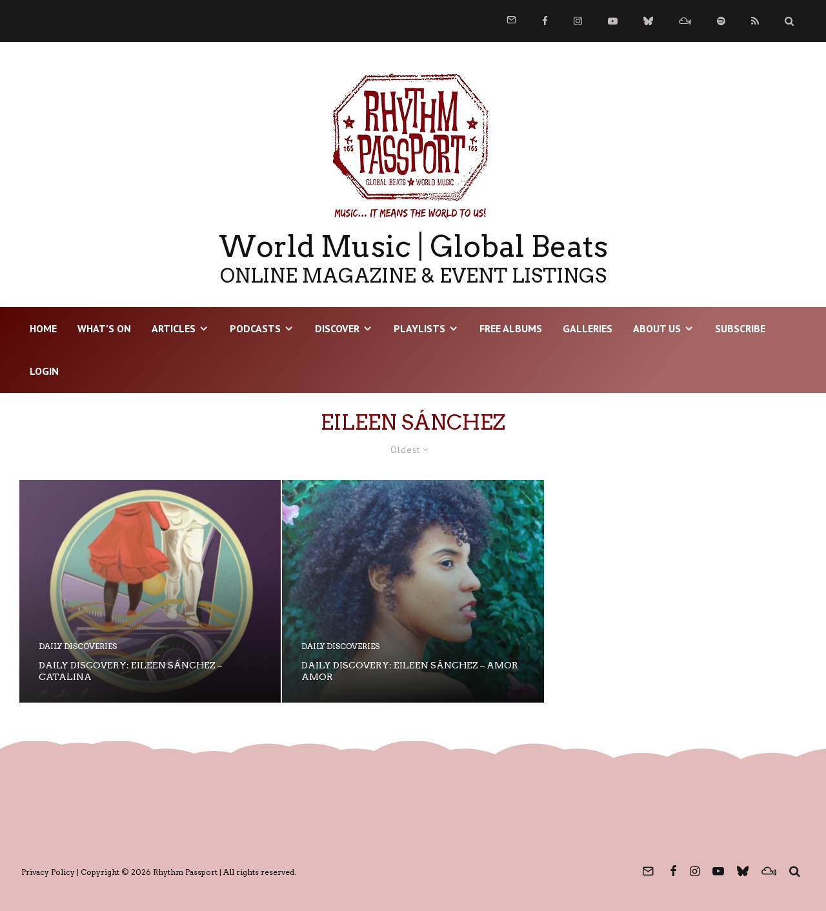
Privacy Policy (48, 872)
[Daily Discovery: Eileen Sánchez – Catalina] (150, 591)
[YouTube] (612, 21)
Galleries (587, 328)
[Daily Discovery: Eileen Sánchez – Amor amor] (412, 591)
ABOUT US (657, 328)
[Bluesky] (648, 21)
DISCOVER (337, 328)
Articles (174, 328)
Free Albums (510, 328)
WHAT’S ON (104, 328)
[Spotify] (721, 21)
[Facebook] (545, 21)
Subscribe (740, 328)
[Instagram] (578, 21)
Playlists (419, 328)
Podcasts (255, 328)
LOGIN (44, 371)
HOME (43, 328)
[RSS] (755, 21)
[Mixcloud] (685, 21)
